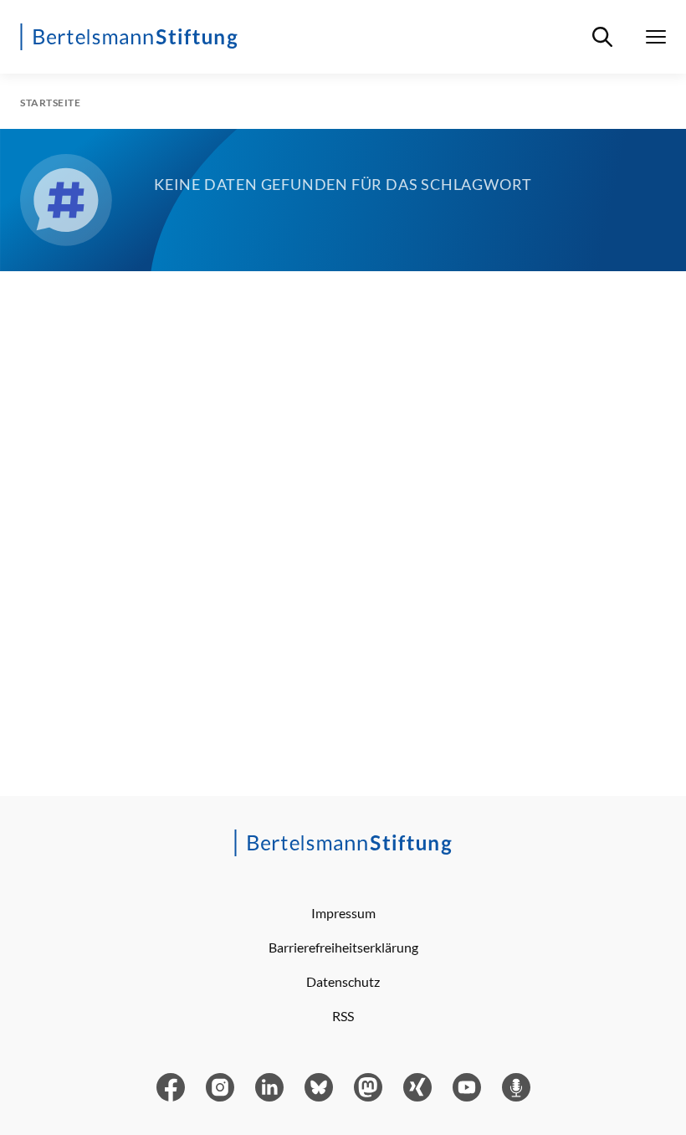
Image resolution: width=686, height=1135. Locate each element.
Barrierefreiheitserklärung (343, 947)
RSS (343, 1016)
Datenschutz (343, 981)
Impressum (343, 913)
